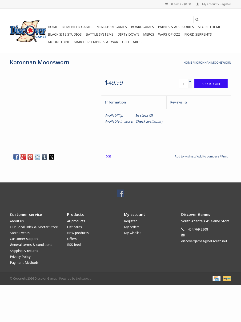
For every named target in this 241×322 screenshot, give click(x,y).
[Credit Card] (216, 278)
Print (224, 156)
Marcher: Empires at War (96, 42)
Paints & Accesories (176, 27)
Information (115, 102)
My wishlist (132, 233)
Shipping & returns (24, 250)
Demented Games (77, 27)
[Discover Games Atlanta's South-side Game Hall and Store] (28, 30)
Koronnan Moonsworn (212, 63)
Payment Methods (24, 262)
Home (53, 27)
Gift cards (131, 42)
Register (130, 221)
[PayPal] (226, 278)
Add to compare (208, 156)
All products (76, 221)
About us (17, 221)
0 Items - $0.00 (181, 4)
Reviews (178, 102)
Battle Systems (99, 34)
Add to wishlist (185, 156)
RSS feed (74, 244)
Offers (72, 238)
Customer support (24, 238)
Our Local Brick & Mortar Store (34, 227)
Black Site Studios (65, 34)
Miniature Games (111, 27)
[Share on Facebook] (16, 157)
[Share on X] (51, 157)
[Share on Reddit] (37, 157)
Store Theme (209, 27)
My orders (132, 227)
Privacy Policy (20, 256)
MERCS (148, 34)
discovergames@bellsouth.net (204, 241)
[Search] (197, 19)
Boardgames (142, 27)
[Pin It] (30, 157)
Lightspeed (83, 279)
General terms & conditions (31, 244)
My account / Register (216, 4)
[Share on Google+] (23, 157)
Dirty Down (128, 34)
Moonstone (59, 42)
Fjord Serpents (198, 34)
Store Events (20, 233)
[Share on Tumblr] (44, 157)
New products (78, 233)
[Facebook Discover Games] (120, 193)
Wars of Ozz (169, 34)
